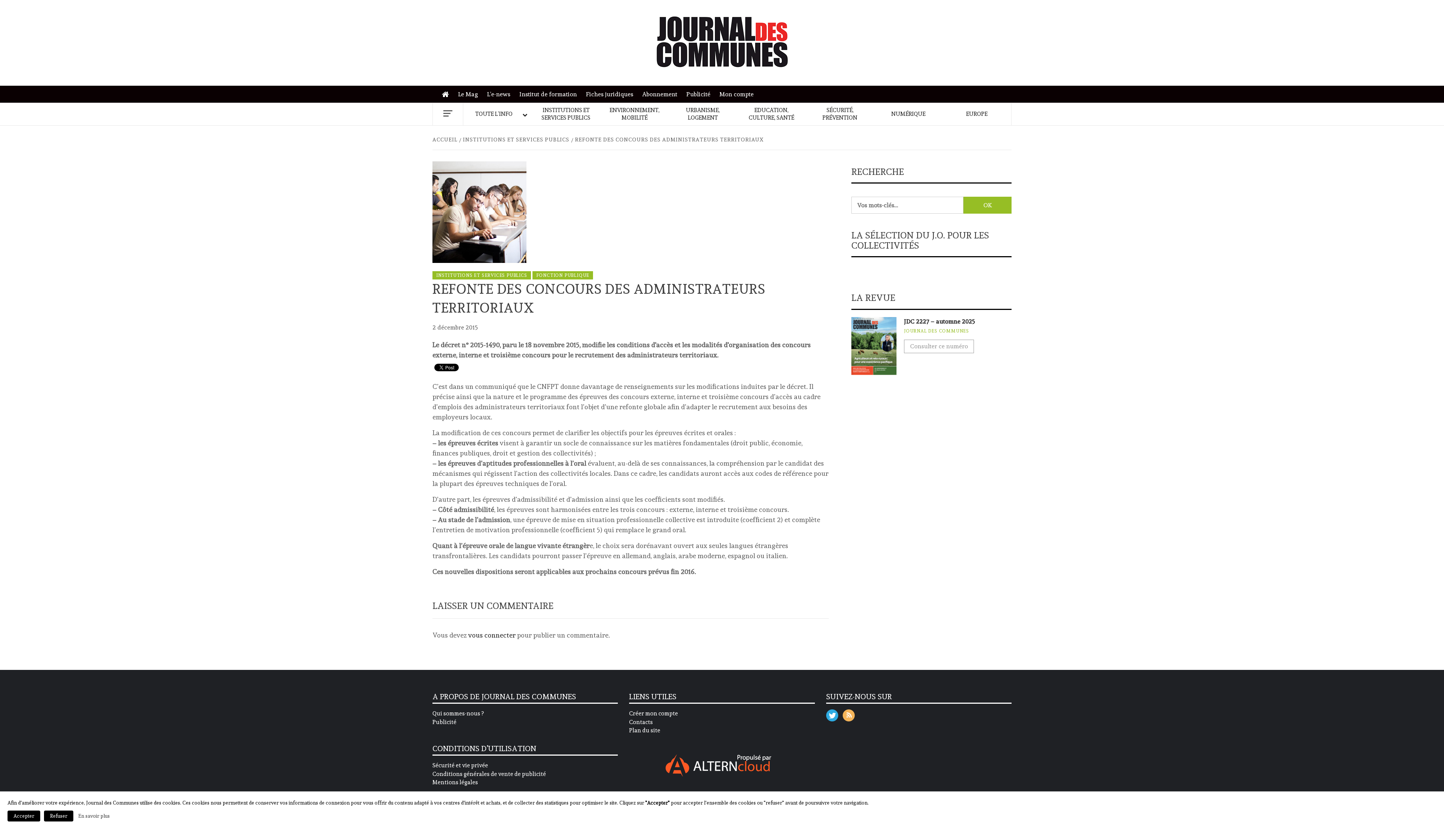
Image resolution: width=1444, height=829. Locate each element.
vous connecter (492, 635)
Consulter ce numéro (939, 346)
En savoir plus (94, 816)
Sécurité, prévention (839, 114)
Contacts (641, 722)
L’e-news (498, 94)
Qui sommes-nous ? (458, 713)
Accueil (447, 94)
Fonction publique (563, 275)
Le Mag (468, 94)
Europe (976, 114)
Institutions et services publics (566, 114)
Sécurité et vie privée (460, 765)
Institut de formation (548, 94)
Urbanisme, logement (703, 114)
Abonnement (659, 94)
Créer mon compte (653, 713)
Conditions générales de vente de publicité (489, 774)
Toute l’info (494, 114)
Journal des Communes (936, 331)
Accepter (24, 816)
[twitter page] (832, 713)
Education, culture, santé (771, 114)
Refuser (58, 816)
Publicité (698, 94)
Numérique (908, 114)
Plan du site (644, 730)
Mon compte (736, 94)
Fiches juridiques (609, 94)
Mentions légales (455, 782)
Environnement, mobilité (635, 114)
